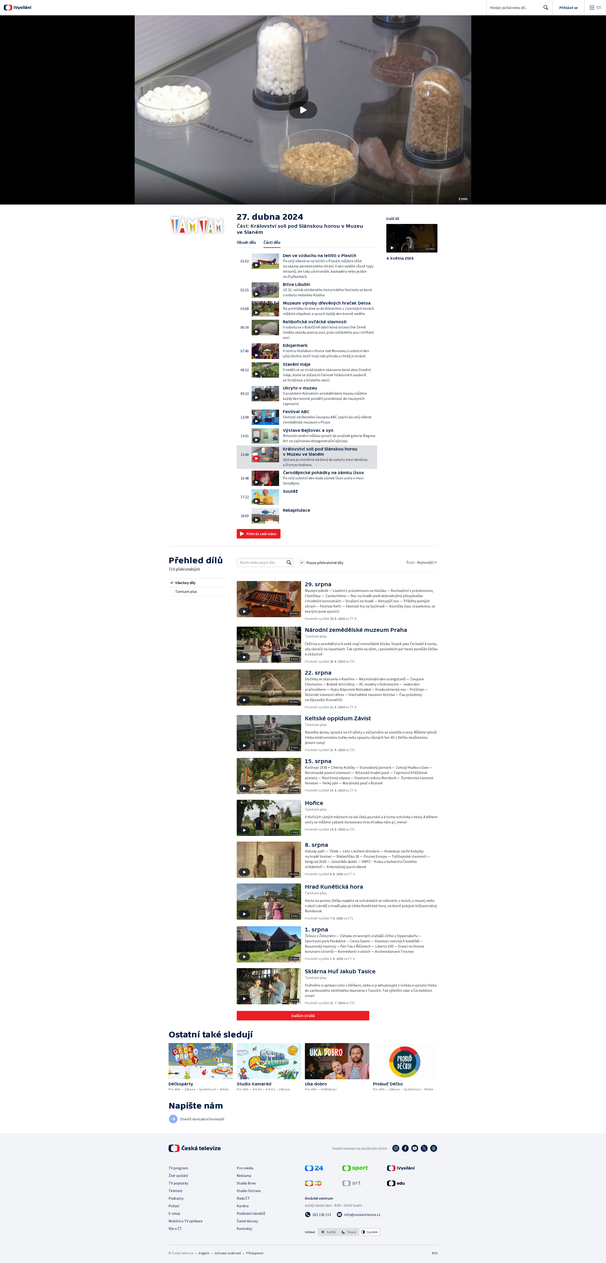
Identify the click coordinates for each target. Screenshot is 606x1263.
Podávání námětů (251, 1213)
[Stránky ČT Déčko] (313, 1184)
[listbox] (349, 1232)
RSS (435, 1253)
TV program (178, 1168)
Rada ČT (243, 1198)
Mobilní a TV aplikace (186, 1221)
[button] (303, 110)
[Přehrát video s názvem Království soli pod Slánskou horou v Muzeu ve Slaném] (303, 109)
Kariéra (243, 1205)
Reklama (244, 1175)
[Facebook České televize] (405, 1148)
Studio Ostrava (249, 1190)
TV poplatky (178, 1183)
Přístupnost (254, 1253)
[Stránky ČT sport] (355, 1169)
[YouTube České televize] (415, 1148)
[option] (328, 1232)
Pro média (245, 1168)
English (204, 1253)
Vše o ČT (175, 1228)
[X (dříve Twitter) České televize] (424, 1148)
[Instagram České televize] (396, 1148)
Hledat (546, 7)
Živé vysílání (178, 1175)
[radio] (197, 582)
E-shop (174, 1213)
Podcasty (176, 1198)
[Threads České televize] (433, 1148)
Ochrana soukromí (227, 1253)
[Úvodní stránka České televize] (195, 1148)
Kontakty (244, 1228)
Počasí (174, 1205)
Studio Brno (246, 1183)
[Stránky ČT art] (351, 1184)
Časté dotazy (247, 1221)
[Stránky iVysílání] (401, 1169)
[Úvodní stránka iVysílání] (22, 7)
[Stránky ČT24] (314, 1169)
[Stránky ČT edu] (396, 1184)
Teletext (176, 1190)
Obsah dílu (246, 242)
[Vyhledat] (289, 562)
